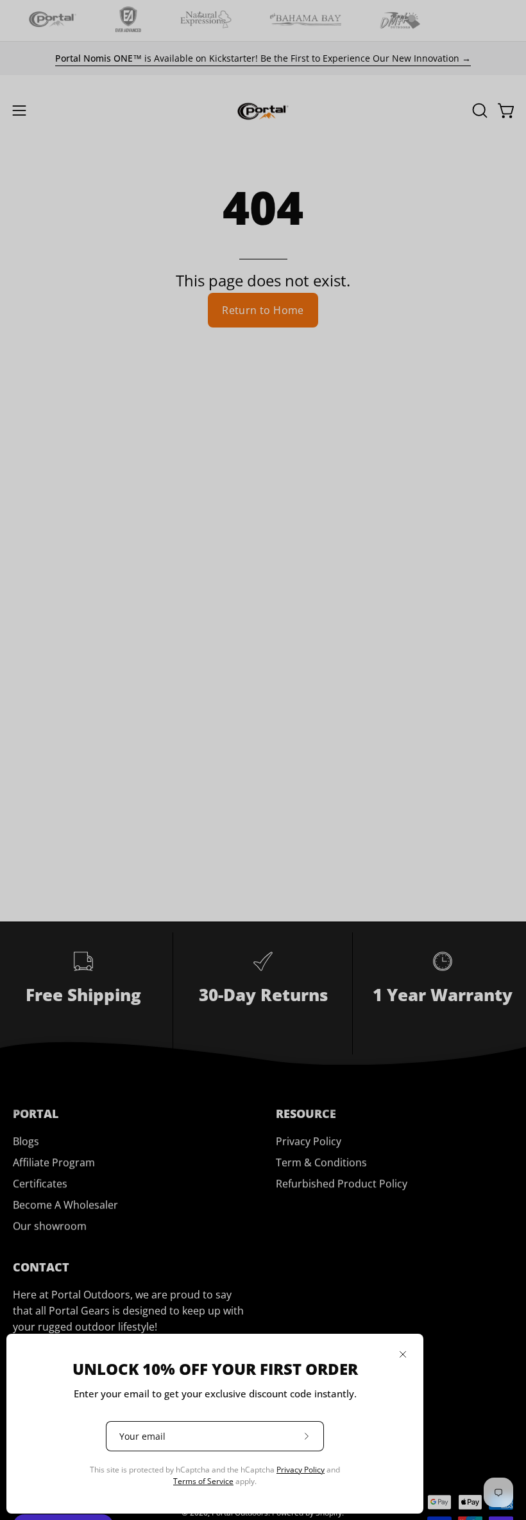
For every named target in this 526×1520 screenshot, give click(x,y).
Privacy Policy (300, 1469)
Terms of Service (203, 1481)
